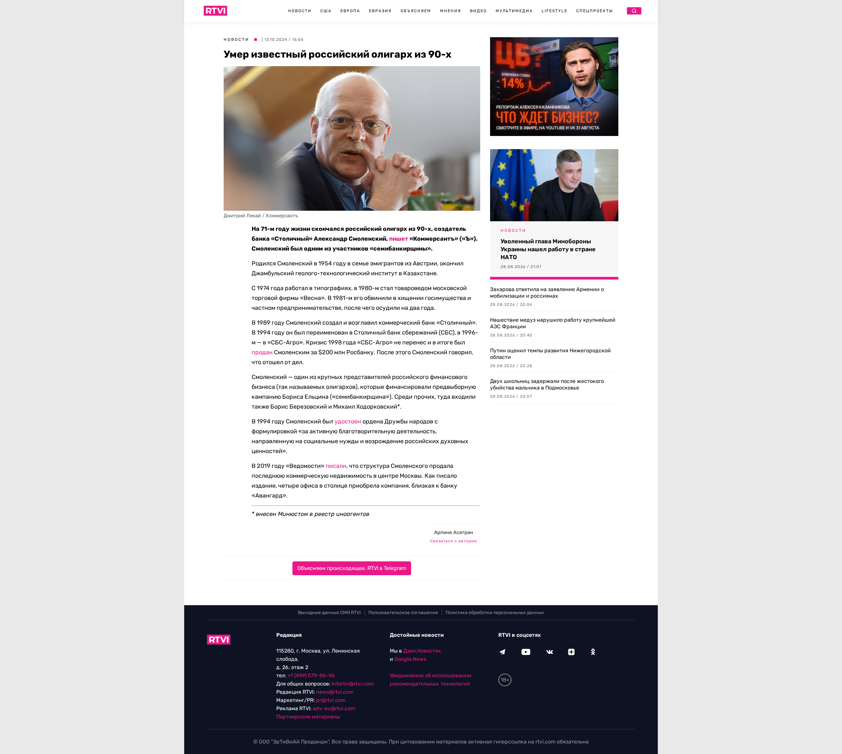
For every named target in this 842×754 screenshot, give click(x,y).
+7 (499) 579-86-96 (311, 675)
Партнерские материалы (308, 717)
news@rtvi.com (335, 692)
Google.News (410, 659)
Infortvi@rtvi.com (353, 684)
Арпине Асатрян (453, 532)
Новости (299, 11)
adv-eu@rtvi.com (334, 708)
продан (262, 352)
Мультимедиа (514, 11)
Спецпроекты (594, 11)
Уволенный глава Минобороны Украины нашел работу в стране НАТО (548, 249)
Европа (350, 11)
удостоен (347, 421)
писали (336, 466)
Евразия (380, 11)
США (326, 11)
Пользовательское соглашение (403, 612)
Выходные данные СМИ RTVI (329, 612)
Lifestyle (554, 11)
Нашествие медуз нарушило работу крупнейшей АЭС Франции (552, 323)
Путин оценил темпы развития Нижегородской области (550, 353)
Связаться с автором (453, 541)
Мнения (450, 11)
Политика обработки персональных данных (495, 612)
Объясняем (416, 11)
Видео (478, 11)
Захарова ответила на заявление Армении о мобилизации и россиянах (547, 292)
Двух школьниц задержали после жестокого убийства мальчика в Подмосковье (547, 384)
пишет (398, 238)
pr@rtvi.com (331, 700)
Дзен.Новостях (422, 651)
